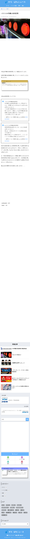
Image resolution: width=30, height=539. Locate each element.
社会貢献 (4, 515)
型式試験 (8, 512)
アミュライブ (5, 507)
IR (3, 505)
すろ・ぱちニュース (17, 2)
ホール (7, 5)
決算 (25, 512)
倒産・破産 (11, 510)
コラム (4, 510)
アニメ (13, 505)
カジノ (12, 507)
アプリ (19, 505)
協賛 (22, 510)
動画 (17, 510)
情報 (15, 512)
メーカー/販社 (14, 5)
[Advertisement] (15, 55)
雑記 (23, 5)
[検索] (27, 419)
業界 (19, 5)
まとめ (8, 505)
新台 (20, 512)
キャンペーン (19, 507)
